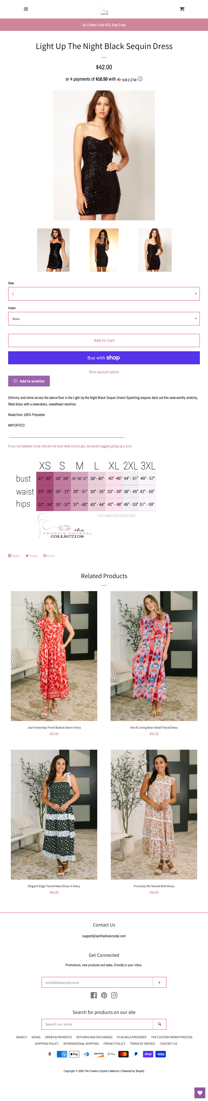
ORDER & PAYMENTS (58, 1037)
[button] (104, 79)
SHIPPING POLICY (47, 1043)
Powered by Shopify (133, 1071)
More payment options (104, 371)
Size (11, 283)
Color (12, 308)
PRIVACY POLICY (114, 1043)
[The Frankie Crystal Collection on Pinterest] (104, 996)
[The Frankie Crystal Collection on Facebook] (93, 996)
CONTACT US (168, 1043)
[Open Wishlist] (199, 1092)
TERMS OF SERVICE (142, 1043)
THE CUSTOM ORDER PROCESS (171, 1037)
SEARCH (21, 1037)
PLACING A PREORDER (132, 1037)
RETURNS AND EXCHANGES (94, 1037)
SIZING (35, 1037)
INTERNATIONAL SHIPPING (81, 1043)
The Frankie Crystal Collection (101, 1071)
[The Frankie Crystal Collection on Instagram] (114, 996)
